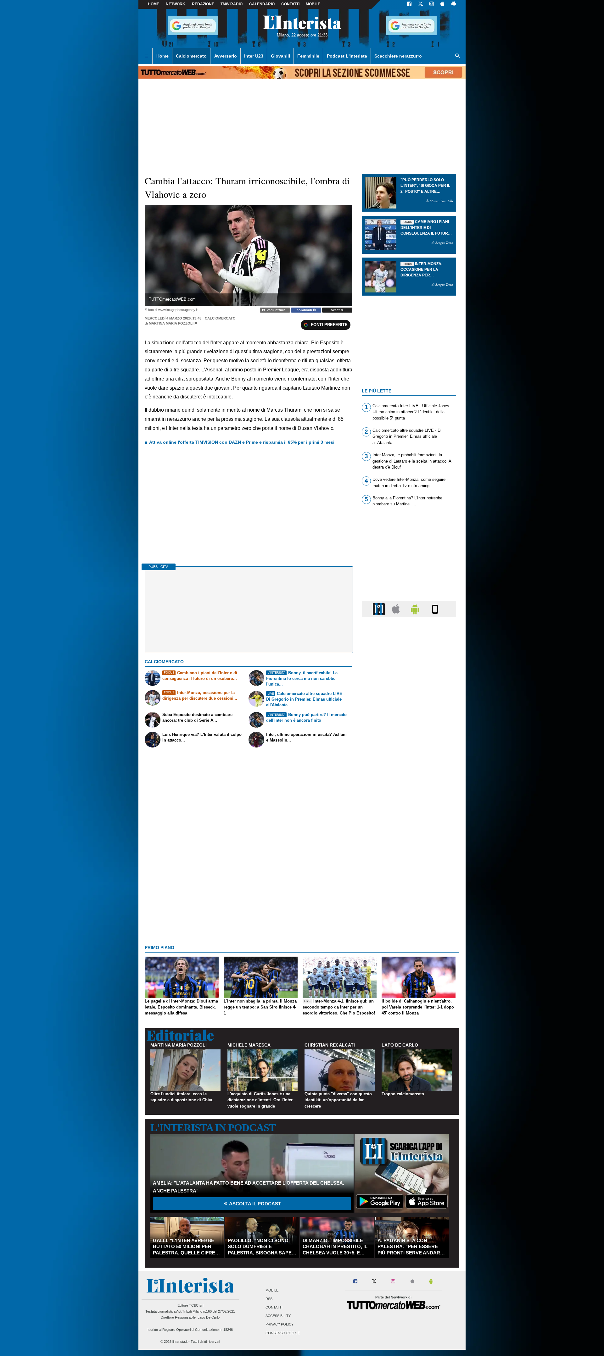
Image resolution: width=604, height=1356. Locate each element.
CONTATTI (290, 4)
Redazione (203, 4)
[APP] (380, 608)
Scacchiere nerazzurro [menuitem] (398, 55)
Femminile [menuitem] (308, 55)
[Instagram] (432, 4)
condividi (305, 310)
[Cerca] (457, 56)
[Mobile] (435, 608)
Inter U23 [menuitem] (253, 55)
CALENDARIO (262, 4)
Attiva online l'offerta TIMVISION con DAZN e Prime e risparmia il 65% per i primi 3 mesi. (242, 442)
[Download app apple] (442, 4)
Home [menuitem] (162, 55)
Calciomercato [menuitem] (191, 55)
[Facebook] (409, 4)
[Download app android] (453, 4)
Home (153, 4)
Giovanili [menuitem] (280, 55)
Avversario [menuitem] (225, 55)
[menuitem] (146, 56)
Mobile (272, 1290)
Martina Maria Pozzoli (171, 323)
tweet (336, 310)
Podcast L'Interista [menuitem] (347, 55)
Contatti (274, 1307)
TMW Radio (232, 4)
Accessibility (278, 1316)
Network (175, 4)
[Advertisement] (409, 865)
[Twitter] (420, 4)
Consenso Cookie (283, 1333)
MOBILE (313, 4)
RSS (269, 1299)
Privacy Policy (280, 1324)
